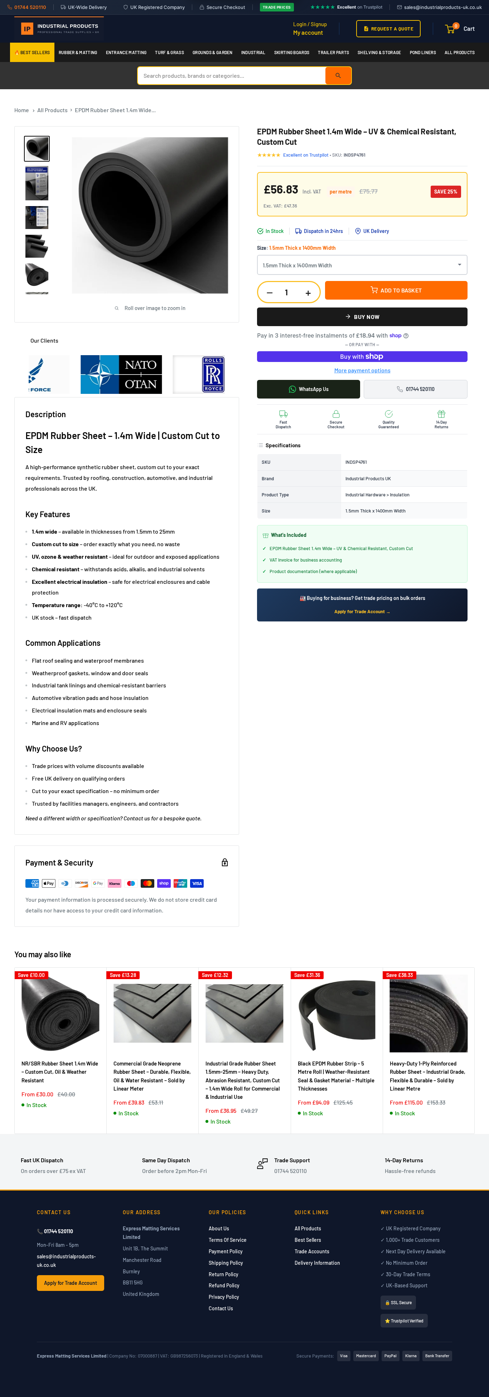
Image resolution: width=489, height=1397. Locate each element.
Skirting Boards (292, 52)
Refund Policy (224, 1285)
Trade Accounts (312, 1251)
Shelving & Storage (379, 52)
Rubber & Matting (78, 52)
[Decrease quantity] (269, 291)
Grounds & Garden (213, 52)
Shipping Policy (226, 1263)
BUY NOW (367, 316)
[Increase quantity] (308, 291)
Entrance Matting (126, 52)
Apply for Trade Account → (362, 611)
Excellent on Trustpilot (306, 155)
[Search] (338, 75)
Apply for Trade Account (70, 1283)
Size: (296, 248)
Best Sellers (308, 1240)
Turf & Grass (169, 52)
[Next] (475, 1050)
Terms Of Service (228, 1240)
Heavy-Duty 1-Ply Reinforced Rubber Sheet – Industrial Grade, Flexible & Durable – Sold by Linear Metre (427, 1076)
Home (21, 109)
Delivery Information (317, 1263)
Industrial (253, 52)
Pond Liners (423, 52)
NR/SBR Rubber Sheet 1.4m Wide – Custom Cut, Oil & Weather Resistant (59, 1071)
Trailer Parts (333, 52)
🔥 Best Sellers (32, 52)
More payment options (362, 370)
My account (308, 32)
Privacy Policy (224, 1297)
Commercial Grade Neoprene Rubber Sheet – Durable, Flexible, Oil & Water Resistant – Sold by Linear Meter (152, 1076)
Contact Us (221, 1308)
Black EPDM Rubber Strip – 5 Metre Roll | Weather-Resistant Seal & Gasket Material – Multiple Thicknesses (336, 1076)
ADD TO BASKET (401, 290)
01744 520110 (420, 389)
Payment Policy (226, 1251)
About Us (219, 1228)
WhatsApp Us (314, 389)
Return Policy (223, 1274)
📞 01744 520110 (55, 1231)
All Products (460, 52)
